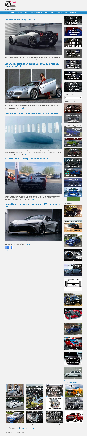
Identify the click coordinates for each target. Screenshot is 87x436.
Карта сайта (35, 430)
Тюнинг (46, 12)
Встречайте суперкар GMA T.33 (20, 19)
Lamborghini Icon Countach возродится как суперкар (31, 113)
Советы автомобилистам (56, 12)
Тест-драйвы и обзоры (23, 12)
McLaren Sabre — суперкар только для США (27, 158)
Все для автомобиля (36, 12)
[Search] (81, 97)
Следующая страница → (11, 250)
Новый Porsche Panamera (70, 382)
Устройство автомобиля (70, 12)
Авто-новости (10, 12)
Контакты (34, 427)
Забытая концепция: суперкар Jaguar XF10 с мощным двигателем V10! (32, 64)
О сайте (34, 428)
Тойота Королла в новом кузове (72, 381)
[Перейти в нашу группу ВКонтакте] (73, 199)
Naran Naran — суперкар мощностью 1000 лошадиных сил (32, 205)
